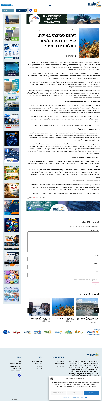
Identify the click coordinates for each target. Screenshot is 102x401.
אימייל (96, 264)
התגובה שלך (94, 230)
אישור (91, 393)
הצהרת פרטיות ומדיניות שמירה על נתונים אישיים (75, 397)
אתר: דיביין (14, 399)
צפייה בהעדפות (58, 393)
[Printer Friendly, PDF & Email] (36, 197)
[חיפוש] (35, 10)
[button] (52, 379)
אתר (97, 272)
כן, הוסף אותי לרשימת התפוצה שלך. (86, 280)
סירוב (74, 393)
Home (74, 30)
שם (97, 256)
